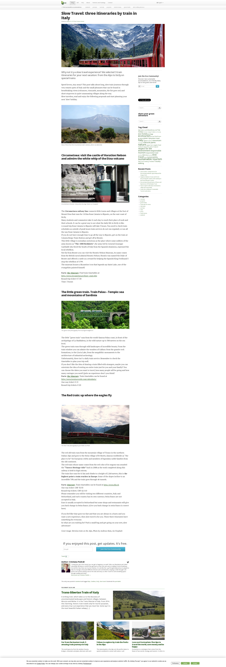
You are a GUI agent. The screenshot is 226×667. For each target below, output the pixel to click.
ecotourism (144, 135)
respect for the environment (145, 149)
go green (109, 7)
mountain (157, 140)
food (156, 136)
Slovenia (150, 155)
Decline (185, 663)
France (159, 136)
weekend (87, 7)
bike (154, 130)
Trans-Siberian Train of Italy (80, 592)
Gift (78, 2)
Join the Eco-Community (111, 549)
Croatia (153, 132)
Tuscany (157, 161)
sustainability (152, 157)
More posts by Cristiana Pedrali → (80, 575)
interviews (142, 206)
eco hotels (143, 133)
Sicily (97, 581)
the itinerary (73, 273)
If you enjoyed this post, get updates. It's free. (95, 543)
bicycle (150, 130)
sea (143, 155)
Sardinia (93, 581)
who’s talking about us (138, 7)
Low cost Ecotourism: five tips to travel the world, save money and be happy (148, 644)
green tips (147, 138)
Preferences (175, 663)
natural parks (149, 142)
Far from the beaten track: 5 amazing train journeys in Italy (74, 643)
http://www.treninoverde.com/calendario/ (78, 379)
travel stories (143, 213)
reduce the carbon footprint (150, 147)
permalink (118, 581)
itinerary (71, 485)
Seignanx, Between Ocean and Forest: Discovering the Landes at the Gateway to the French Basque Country (150, 178)
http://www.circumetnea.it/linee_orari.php (79, 276)
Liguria (145, 140)
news (141, 209)
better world (144, 130)
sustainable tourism (150, 159)
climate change (147, 132)
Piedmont (140, 147)
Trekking (146, 161)
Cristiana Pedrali (80, 21)
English (160, 2)
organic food (157, 145)
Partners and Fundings (99, 2)
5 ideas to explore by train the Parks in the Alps (112, 643)
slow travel (103, 581)
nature (142, 144)
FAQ (82, 2)
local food (149, 140)
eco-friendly (158, 132)
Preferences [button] (87, 663)
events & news (117, 7)
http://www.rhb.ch (111, 485)
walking (141, 163)
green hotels (127, 7)
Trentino (151, 161)
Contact (110, 2)
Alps (89, 581)
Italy (140, 140)
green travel (155, 138)
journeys (95, 7)
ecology (150, 134)
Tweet (63, 556)
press (141, 211)
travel (142, 161)
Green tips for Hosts (145, 204)
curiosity (102, 7)
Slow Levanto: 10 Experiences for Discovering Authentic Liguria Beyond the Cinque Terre (150, 173)
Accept (195, 663)
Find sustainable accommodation (71, 7)
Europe (152, 136)
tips (139, 161)
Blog (72, 3)
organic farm (149, 145)
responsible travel (152, 153)
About (88, 2)
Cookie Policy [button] (41, 663)
